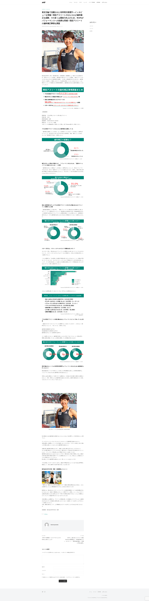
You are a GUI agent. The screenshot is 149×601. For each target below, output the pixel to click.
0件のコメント (60, 26)
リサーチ (43, 9)
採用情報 (98, 2)
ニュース (85, 2)
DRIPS (106, 595)
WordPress (94, 597)
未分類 (91, 31)
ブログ (80, 2)
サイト (43, 574)
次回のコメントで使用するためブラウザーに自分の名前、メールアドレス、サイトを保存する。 (61, 577)
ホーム (71, 2)
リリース (48, 9)
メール (44, 570)
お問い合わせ (104, 2)
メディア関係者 (92, 2)
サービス (75, 2)
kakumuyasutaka (53, 26)
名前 (43, 566)
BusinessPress (104, 597)
